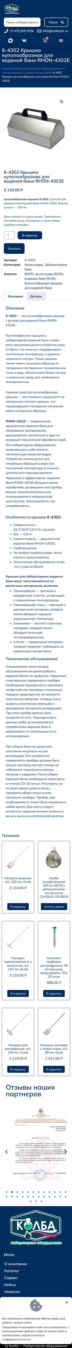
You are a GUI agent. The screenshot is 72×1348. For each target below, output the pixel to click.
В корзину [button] (18, 907)
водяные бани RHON (40, 278)
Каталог (11, 1270)
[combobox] (22, 22)
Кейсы (10, 1284)
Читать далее (54, 907)
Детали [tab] (36, 296)
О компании (15, 1263)
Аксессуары (34, 265)
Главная (7, 68)
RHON (29, 274)
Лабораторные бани (37, 72)
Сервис (11, 1277)
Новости (12, 1291)
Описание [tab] (15, 296)
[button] (61, 40)
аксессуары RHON (49, 274)
